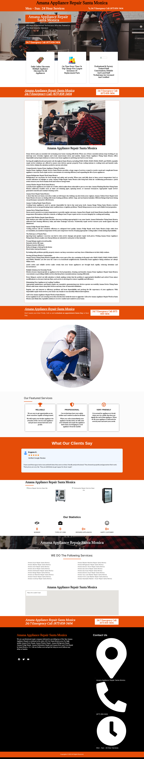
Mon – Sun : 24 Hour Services (45, 8)
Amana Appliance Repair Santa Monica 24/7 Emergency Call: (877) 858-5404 (49, 92)
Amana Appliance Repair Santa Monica (49, 309)
